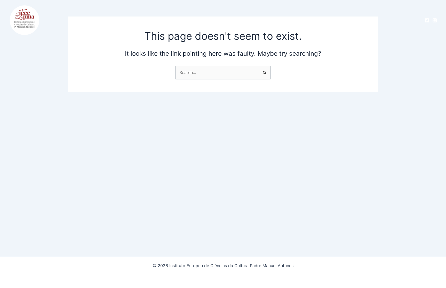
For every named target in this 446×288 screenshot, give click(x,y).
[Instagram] (434, 20)
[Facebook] (427, 20)
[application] (131, 20)
